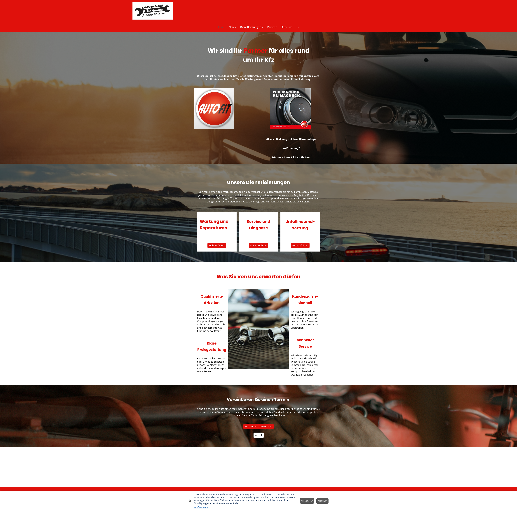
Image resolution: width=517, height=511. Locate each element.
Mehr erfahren (217, 245)
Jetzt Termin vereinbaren (258, 426)
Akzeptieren (307, 500)
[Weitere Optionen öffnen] (298, 27)
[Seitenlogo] (152, 11)
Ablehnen (322, 500)
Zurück (258, 435)
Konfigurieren (201, 507)
